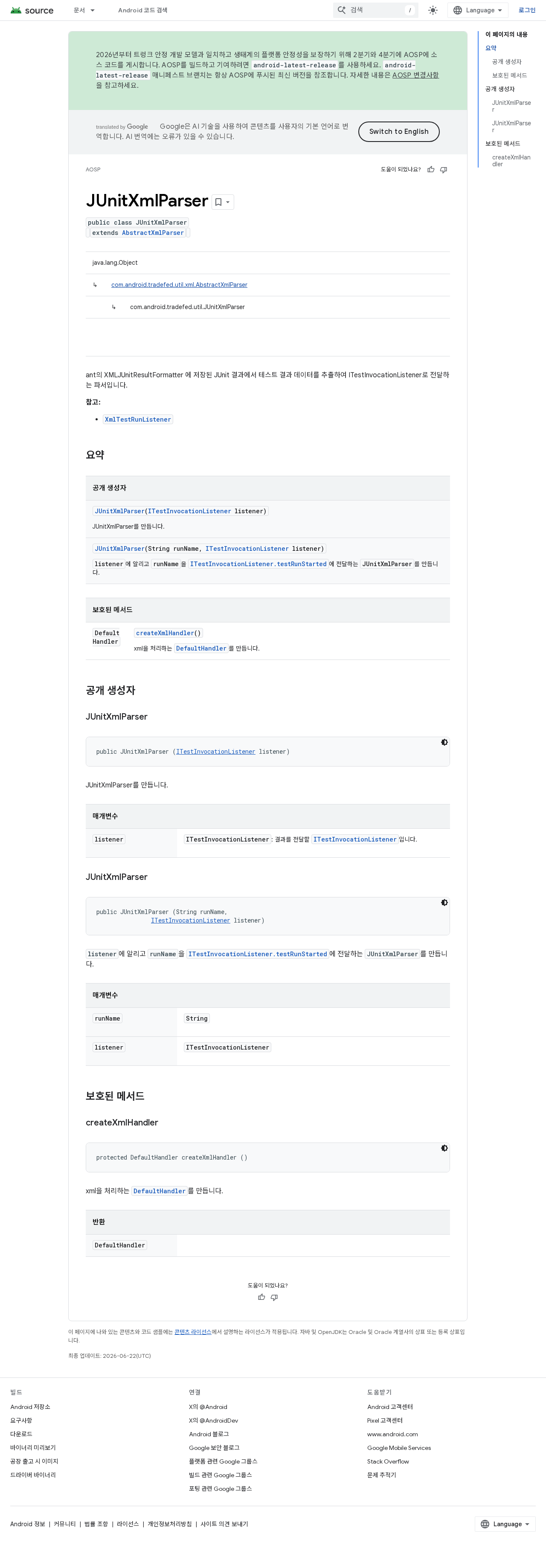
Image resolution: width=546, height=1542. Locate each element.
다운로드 (21, 1434)
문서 (79, 10)
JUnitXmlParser (120, 511)
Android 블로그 (209, 1434)
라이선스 (128, 1524)
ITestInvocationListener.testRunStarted (258, 564)
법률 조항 (96, 1524)
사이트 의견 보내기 (224, 1524)
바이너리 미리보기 (33, 1448)
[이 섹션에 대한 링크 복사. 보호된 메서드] (153, 1097)
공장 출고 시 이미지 (34, 1461)
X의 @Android (208, 1407)
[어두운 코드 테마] (444, 742)
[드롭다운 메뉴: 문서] (96, 10)
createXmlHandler (165, 633)
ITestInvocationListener (189, 511)
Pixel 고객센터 (385, 1420)
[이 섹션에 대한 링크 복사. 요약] (113, 456)
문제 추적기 (381, 1475)
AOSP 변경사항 (415, 75)
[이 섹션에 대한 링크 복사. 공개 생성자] (143, 691)
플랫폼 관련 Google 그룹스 (223, 1461)
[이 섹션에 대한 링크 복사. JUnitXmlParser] (156, 717)
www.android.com (392, 1434)
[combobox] (375, 10)
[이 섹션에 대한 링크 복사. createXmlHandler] (166, 1123)
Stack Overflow (388, 1461)
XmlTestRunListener (138, 419)
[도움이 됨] (430, 169)
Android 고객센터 (390, 1407)
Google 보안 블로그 (214, 1448)
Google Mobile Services (399, 1448)
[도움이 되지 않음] (443, 169)
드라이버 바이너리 (33, 1475)
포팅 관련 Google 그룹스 (220, 1489)
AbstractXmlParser (153, 233)
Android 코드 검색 (143, 10)
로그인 (527, 10)
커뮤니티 (65, 1524)
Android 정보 (27, 1524)
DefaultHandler (201, 648)
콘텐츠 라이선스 (193, 1332)
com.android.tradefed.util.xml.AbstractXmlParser (179, 285)
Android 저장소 (30, 1407)
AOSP (93, 169)
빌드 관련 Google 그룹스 (220, 1475)
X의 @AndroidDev (213, 1420)
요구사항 (21, 1420)
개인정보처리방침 (170, 1524)
